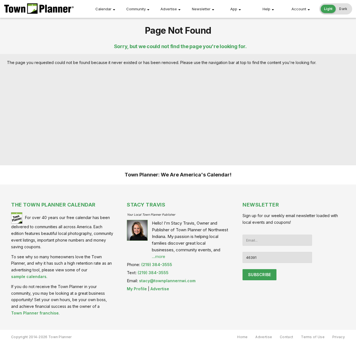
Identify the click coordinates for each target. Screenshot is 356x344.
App (233, 9)
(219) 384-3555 (156, 264)
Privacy (338, 337)
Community (136, 9)
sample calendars (28, 276)
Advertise (168, 9)
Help (266, 9)
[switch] (335, 8)
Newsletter (201, 9)
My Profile (137, 288)
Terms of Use (313, 337)
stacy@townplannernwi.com (167, 280)
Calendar (103, 9)
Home (242, 337)
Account (298, 9)
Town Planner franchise (35, 313)
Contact (286, 337)
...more (158, 256)
